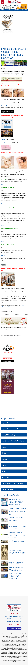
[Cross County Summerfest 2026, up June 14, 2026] (7, 352)
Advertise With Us (11, 618)
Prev (12, 341)
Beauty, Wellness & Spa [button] (9, 435)
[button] (2, 2)
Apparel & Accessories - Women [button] (11, 429)
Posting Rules (17, 621)
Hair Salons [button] (5, 477)
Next (16, 341)
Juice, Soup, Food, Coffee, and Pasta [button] (13, 483)
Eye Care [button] (4, 447)
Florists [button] (4, 453)
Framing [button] (4, 459)
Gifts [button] (3, 471)
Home (5, 616)
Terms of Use (10, 621)
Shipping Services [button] (7, 489)
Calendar (10, 616)
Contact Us (18, 618)
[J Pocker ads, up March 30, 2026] (7, 23)
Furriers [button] (4, 465)
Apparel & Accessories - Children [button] (12, 423)
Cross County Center (6, 142)
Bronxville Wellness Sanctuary (8, 106)
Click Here (3, 102)
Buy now (3, 184)
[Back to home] (14, 3)
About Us (20, 616)
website (15, 312)
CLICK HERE (4, 139)
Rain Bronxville (5, 310)
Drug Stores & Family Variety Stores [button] (13, 441)
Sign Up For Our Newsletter (14, 628)
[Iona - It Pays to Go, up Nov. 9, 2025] (7, 381)
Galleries (15, 616)
